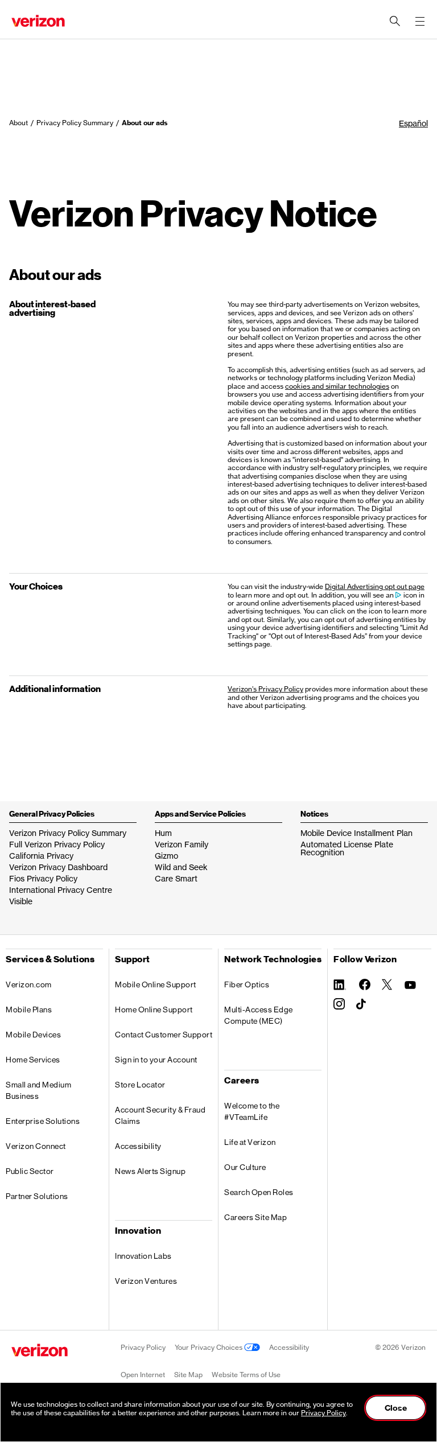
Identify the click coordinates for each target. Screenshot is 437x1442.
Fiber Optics (246, 984)
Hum (163, 833)
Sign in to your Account (156, 1059)
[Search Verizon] (394, 21)
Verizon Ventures (146, 1281)
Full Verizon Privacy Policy (57, 844)
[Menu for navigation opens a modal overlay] (419, 21)
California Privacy (41, 855)
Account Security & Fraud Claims (160, 1115)
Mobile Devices (33, 1034)
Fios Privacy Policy (43, 878)
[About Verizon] (38, 21)
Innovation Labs (143, 1255)
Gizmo (166, 855)
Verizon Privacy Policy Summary (67, 833)
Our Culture (245, 1167)
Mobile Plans (29, 1009)
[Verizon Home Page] (39, 1350)
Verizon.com (29, 984)
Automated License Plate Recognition (346, 848)
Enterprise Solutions (43, 1121)
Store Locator (140, 1084)
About (18, 122)
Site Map (188, 1374)
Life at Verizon (250, 1142)
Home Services (33, 1059)
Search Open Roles (259, 1192)
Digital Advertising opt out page (374, 586)
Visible (20, 901)
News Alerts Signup (150, 1171)
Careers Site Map (255, 1217)
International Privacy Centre (60, 890)
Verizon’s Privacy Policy (265, 689)
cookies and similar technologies (337, 386)
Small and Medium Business (38, 1090)
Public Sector (30, 1171)
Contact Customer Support (163, 1034)
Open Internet (143, 1374)
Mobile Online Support (155, 984)
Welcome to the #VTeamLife (251, 1111)
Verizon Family (181, 844)
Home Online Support (154, 1009)
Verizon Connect (36, 1146)
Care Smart (176, 878)
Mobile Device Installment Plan (356, 833)
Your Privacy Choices (209, 1347)
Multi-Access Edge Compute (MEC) (258, 1015)
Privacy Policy (143, 1347)
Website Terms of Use (246, 1374)
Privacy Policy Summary (74, 122)
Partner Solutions (37, 1196)
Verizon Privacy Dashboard (58, 867)
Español (413, 123)
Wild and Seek (181, 867)
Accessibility (138, 1146)
